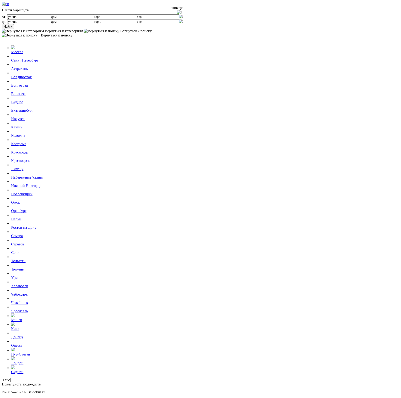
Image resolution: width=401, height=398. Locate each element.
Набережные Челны (27, 177)
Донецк (17, 337)
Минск (16, 320)
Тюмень (17, 269)
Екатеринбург (22, 110)
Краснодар (19, 152)
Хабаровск (19, 286)
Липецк (17, 169)
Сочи (15, 252)
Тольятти (18, 261)
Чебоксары (19, 294)
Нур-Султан (20, 354)
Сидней (17, 372)
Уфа (14, 278)
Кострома (18, 144)
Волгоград (19, 85)
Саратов (17, 244)
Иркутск (18, 119)
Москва (17, 52)
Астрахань (19, 69)
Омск (15, 202)
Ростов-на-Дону (23, 227)
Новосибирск (21, 194)
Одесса (16, 345)
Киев (15, 329)
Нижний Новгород (26, 186)
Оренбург (18, 211)
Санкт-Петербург (25, 60)
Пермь (16, 219)
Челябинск (19, 303)
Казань (16, 127)
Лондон (17, 363)
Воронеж (18, 94)
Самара (17, 236)
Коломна (18, 135)
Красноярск (20, 161)
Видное (17, 102)
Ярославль (19, 311)
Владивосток (21, 77)
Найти (8, 26)
